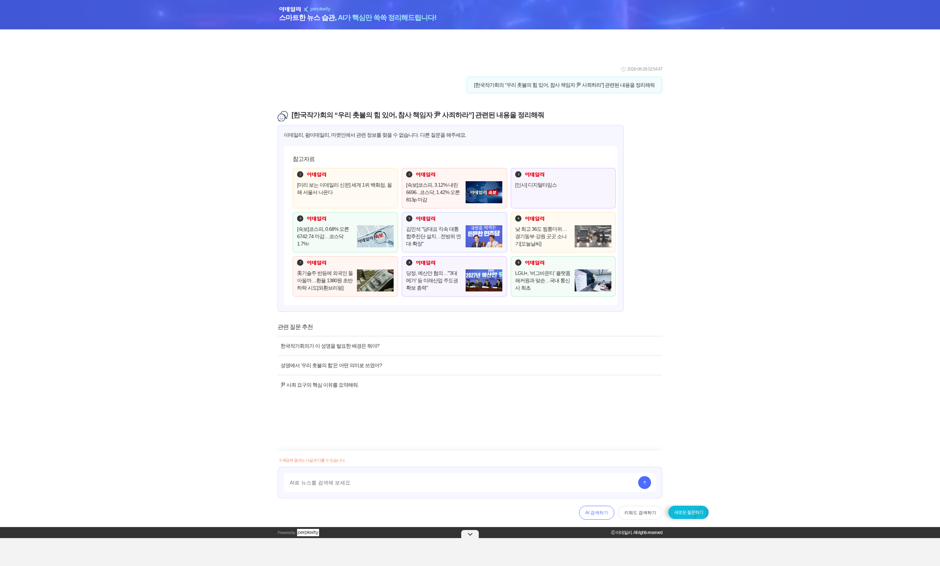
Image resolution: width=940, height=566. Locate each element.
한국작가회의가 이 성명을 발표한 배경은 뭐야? (330, 346)
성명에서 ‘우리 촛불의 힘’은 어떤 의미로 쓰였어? (331, 365)
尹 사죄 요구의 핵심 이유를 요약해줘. (320, 385)
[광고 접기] (470, 534)
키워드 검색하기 (640, 512)
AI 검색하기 (596, 512)
